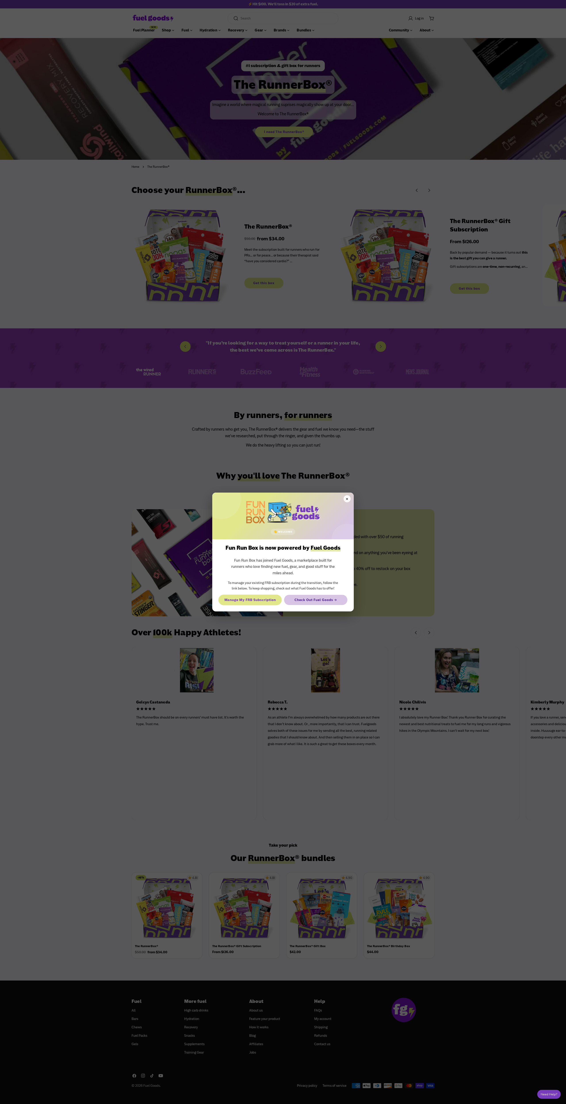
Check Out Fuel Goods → (315, 600)
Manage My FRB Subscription (250, 600)
